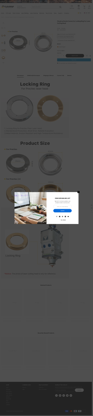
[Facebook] (56, 216)
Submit (62, 210)
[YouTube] (68, 216)
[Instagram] (59, 216)
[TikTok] (65, 216)
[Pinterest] (62, 216)
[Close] (78, 192)
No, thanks (63, 219)
